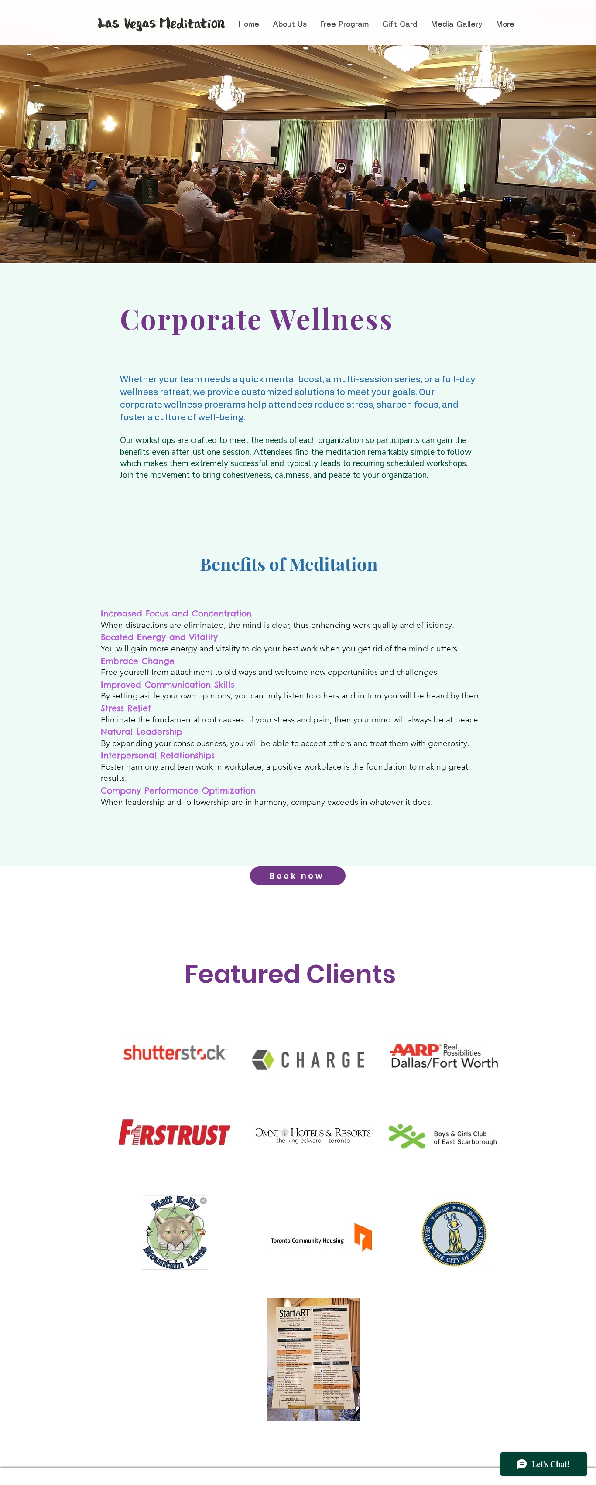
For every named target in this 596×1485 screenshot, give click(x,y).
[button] (289, 24)
